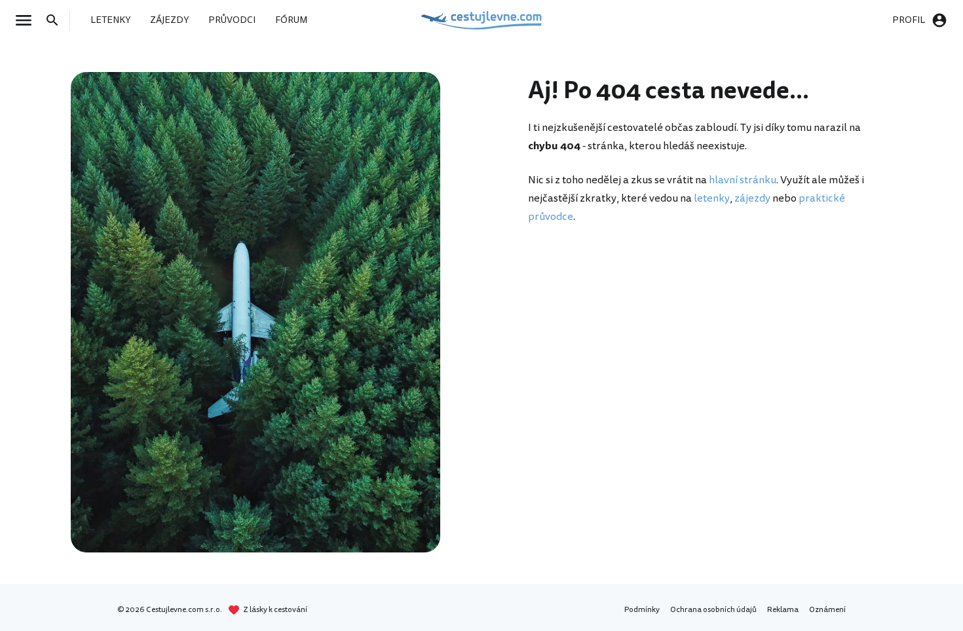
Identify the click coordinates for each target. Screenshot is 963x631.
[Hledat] (56, 20)
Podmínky (642, 609)
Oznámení (827, 609)
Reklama (783, 609)
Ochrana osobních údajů (713, 609)
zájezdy (752, 198)
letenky (712, 198)
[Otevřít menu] (27, 20)
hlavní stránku (742, 180)
